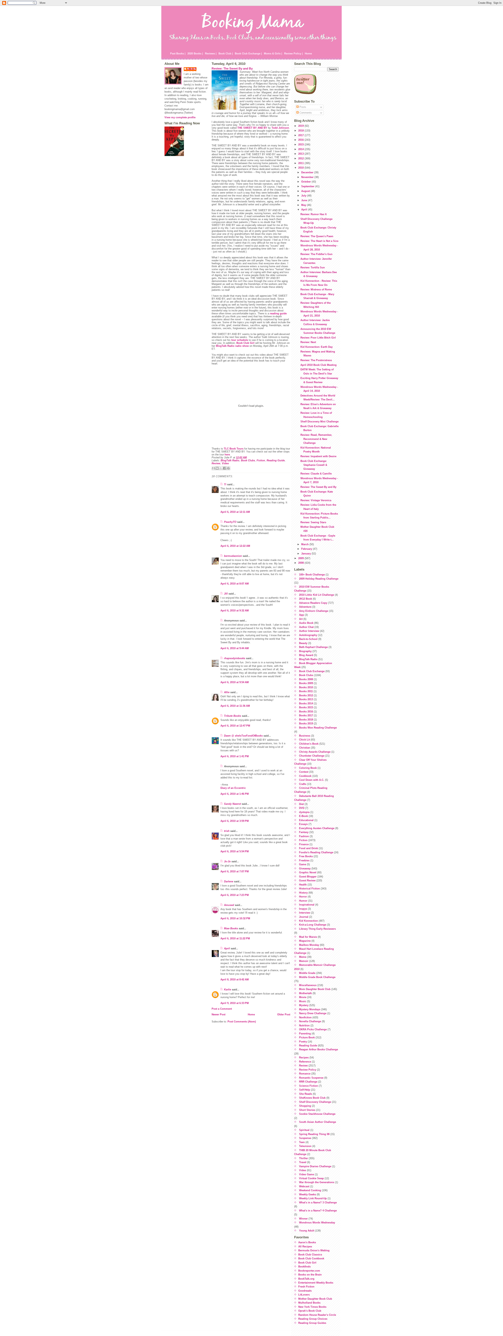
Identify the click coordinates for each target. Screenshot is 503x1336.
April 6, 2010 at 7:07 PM (234, 871)
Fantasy (303, 832)
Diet (301, 804)
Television (305, 1146)
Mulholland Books (309, 1302)
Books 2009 (306, 683)
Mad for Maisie (308, 936)
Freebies (304, 860)
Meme (302, 956)
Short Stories (307, 1109)
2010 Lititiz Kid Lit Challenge (316, 594)
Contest (303, 771)
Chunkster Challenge (311, 755)
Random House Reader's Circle (317, 1314)
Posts (302, 107)
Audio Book (306, 622)
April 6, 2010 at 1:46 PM (234, 793)
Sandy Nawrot (232, 803)
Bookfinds (304, 1266)
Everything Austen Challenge (316, 828)
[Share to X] (221, 468)
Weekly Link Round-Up (313, 1198)
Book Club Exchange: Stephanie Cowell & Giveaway (313, 465)
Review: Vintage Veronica (315, 500)
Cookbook (305, 775)
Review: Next (308, 342)
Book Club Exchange (312, 671)
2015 (301, 144)
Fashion (304, 836)
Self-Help (304, 1089)
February (307, 548)
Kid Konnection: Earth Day (316, 346)
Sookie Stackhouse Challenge (317, 1113)
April (227, 948)
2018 (301, 130)
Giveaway (305, 868)
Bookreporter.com (309, 1270)
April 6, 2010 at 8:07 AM (234, 583)
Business (304, 735)
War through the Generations (316, 1182)
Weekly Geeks (307, 1194)
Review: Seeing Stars (313, 522)
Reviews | (211, 53)
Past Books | (177, 53)
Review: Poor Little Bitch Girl (318, 337)
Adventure (305, 606)
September (308, 186)
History (303, 892)
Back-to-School (308, 639)
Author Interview (309, 630)
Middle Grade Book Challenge (317, 977)
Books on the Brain (310, 1274)
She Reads (305, 1093)
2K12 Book (305, 598)
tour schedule (239, 340)
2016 (301, 139)
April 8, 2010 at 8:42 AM (234, 979)
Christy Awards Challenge (314, 751)
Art (301, 619)
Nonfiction (305, 1017)
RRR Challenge (308, 1081)
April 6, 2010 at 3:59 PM (234, 820)
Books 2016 (306, 711)
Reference (305, 1061)
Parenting (305, 1033)
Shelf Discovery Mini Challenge (319, 421)
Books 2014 (306, 703)
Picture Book (307, 1037)
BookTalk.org (306, 1278)
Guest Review (307, 880)
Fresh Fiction (306, 1286)
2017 (301, 135)
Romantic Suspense (311, 1077)
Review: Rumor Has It (313, 214)
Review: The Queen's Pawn (316, 236)
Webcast (304, 1186)
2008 (301, 562)
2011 (301, 163)
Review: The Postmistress (316, 360)
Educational (306, 820)
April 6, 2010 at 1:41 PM (234, 756)
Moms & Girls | (273, 53)
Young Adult (306, 1230)
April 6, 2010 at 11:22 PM (235, 938)
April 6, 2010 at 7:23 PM (234, 895)
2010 (301, 167)
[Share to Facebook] (225, 468)
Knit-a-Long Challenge (312, 924)
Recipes (304, 1057)
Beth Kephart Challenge (313, 647)
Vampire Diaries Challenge (315, 1166)
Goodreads (305, 1290)
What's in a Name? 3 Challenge (318, 1202)
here (227, 454)
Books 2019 (306, 723)
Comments (305, 112)
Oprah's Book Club (309, 1310)
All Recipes (305, 1246)
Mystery (303, 1005)
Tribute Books (232, 715)
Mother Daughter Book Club (315, 1298)
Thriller (303, 1158)
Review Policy (307, 1069)
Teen (302, 1142)
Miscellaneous (308, 985)
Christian (304, 747)
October (306, 181)
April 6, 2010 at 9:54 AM (234, 682)
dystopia (304, 812)
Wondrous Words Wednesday (317, 1222)
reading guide (278, 313)
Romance (304, 1073)
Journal (303, 916)
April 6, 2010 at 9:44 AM (234, 648)
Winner (303, 1218)
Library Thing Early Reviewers (317, 928)
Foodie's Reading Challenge (316, 852)
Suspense (305, 1138)
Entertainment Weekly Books (315, 1282)
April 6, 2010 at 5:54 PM (234, 851)
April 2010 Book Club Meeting (318, 364)
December (307, 172)
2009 (301, 558)
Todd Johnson (280, 127)
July (304, 195)
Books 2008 (306, 679)
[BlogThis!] (217, 468)
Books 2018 (306, 719)
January (306, 553)
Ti (225, 484)
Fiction (261, 460)
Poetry (303, 1041)
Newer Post (218, 1014)
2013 (301, 153)
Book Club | (225, 53)
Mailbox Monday (309, 944)
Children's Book (309, 743)
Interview (304, 912)
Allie (226, 692)
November (307, 177)
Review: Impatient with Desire (318, 456)
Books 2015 (306, 707)
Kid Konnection (308, 920)
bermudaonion (233, 555)
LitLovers (304, 1294)
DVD (301, 808)
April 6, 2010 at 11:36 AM (235, 705)
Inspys (303, 908)
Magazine (305, 940)
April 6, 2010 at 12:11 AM (235, 511)
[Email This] (213, 468)
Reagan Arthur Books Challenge (318, 1049)
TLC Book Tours (233, 448)
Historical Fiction (309, 888)
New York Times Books (312, 1306)
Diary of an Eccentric (233, 787)
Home (308, 53)
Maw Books (231, 928)
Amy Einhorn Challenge (313, 610)
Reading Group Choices (312, 1318)
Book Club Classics (310, 1254)
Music (302, 1001)
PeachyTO (230, 521)
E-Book (303, 816)
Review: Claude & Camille (316, 473)
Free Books (306, 856)
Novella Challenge (310, 1021)
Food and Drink (308, 848)
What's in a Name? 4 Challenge (318, 1210)
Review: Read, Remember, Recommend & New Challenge (316, 438)
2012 (301, 158)
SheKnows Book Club (312, 1097)
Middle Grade (307, 973)
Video (225, 463)
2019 (301, 125)
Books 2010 (306, 687)
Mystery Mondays (309, 1009)
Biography (305, 651)
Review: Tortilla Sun (312, 267)
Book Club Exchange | (248, 53)
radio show (242, 345)
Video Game (306, 1174)
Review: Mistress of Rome (316, 289)
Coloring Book (308, 767)
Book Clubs (248, 460)
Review (216, 463)
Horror (303, 896)
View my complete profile (180, 117)
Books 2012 (306, 695)
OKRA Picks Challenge (313, 1029)
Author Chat (306, 627)
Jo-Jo (227, 861)
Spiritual (304, 1130)
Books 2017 (306, 715)
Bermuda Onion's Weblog (314, 1250)
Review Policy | (293, 53)
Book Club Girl (245, 342)
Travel (302, 1162)
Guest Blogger (308, 876)
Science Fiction (308, 1085)
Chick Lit (304, 739)
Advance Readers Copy (313, 602)
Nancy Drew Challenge (312, 1013)
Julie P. (192, 68)
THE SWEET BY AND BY (252, 127)
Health (303, 884)
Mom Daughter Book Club (314, 989)
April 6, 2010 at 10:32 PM (235, 918)
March (305, 544)
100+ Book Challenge (312, 574)
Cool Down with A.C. (311, 779)
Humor (303, 900)
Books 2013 (306, 699)
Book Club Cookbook (311, 1258)
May (304, 205)
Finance (304, 844)
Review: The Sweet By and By (232, 68)
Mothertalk (305, 993)
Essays (303, 824)
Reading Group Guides (312, 1322)
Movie (302, 997)
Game (302, 864)
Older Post (283, 1014)
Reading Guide (276, 460)
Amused (229, 905)
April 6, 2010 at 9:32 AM (234, 610)
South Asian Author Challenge (317, 1121)
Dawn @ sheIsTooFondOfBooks (243, 735)
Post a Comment (222, 1008)
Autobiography (308, 635)
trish (226, 830)
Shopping (305, 1105)
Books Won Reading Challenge (318, 727)
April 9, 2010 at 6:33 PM (234, 1003)
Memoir (303, 961)
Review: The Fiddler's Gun (316, 254)
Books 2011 (306, 691)
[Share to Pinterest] (228, 468)
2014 (301, 149)
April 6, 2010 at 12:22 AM (235, 545)
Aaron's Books (307, 1242)
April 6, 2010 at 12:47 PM (235, 725)
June (304, 200)
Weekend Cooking (310, 1190)
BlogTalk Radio (225, 345)
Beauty (303, 643)
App (301, 614)
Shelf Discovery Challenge (315, 1101)
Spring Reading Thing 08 (314, 1134)
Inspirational (306, 904)
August (306, 191)
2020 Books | (195, 53)
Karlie (227, 989)
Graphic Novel (307, 872)
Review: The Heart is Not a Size (319, 240)
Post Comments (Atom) (242, 1021)
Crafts (302, 784)
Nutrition (304, 1025)
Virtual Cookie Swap (311, 1178)
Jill (226, 593)
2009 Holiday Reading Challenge (318, 578)
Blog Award (306, 655)
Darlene (228, 881)
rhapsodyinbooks (234, 658)
